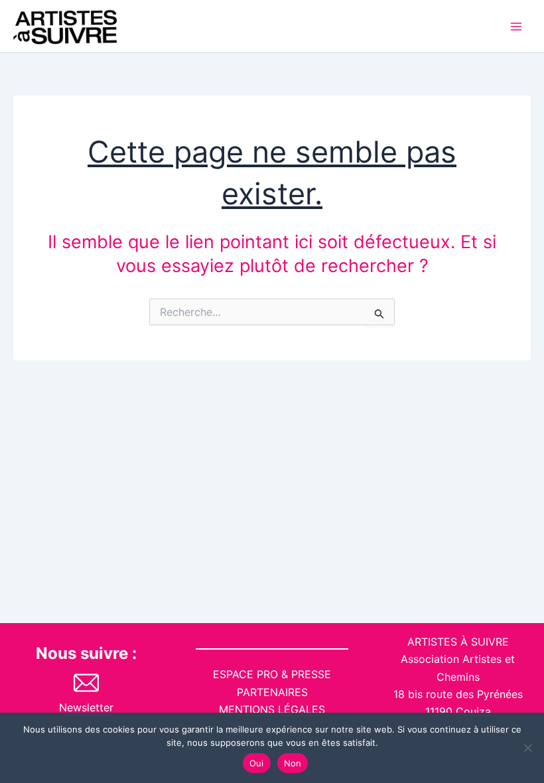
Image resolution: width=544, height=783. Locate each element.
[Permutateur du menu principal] (516, 26)
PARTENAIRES (272, 692)
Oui (256, 763)
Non (293, 763)
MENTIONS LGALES (272, 709)
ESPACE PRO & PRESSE (272, 674)
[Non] (527, 747)
